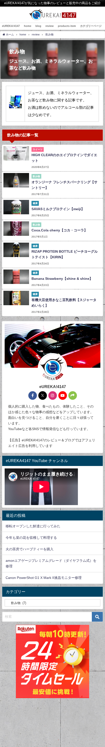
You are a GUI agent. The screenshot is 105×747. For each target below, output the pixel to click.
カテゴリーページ (91, 25)
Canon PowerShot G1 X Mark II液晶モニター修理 (44, 578)
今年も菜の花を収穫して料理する (31, 538)
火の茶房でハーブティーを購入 (29, 549)
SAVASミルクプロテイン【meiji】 (58, 209)
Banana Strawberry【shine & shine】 (62, 279)
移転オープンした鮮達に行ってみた (33, 526)
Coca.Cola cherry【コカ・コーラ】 (59, 230)
